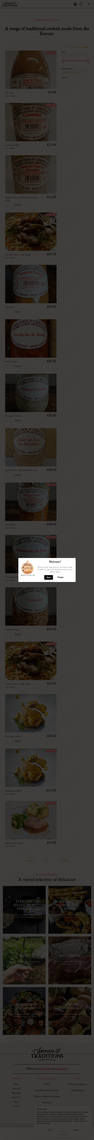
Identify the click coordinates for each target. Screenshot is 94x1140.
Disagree (61, 577)
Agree (49, 577)
